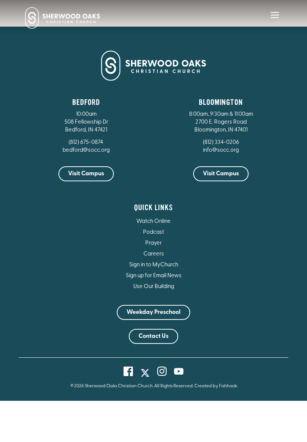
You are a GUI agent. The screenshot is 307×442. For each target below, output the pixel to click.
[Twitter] (145, 373)
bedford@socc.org (86, 150)
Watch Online (153, 221)
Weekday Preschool (153, 312)
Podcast (153, 232)
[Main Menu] (274, 20)
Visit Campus (86, 174)
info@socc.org (221, 150)
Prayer (153, 243)
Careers (153, 254)
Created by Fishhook (215, 386)
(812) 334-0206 (221, 142)
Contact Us (153, 336)
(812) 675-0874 (86, 142)
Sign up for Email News (154, 276)
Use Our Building (153, 287)
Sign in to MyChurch (153, 265)
